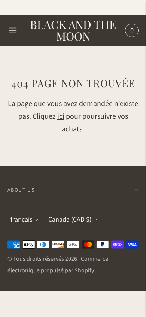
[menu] (12, 30)
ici (60, 116)
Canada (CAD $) (69, 219)
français (21, 219)
